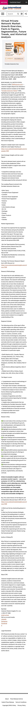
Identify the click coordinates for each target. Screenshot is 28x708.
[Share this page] (26, 13)
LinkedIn (3, 619)
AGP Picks (4, 2)
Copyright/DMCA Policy (9, 705)
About (7, 699)
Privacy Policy (22, 705)
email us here (5, 615)
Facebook (4, 623)
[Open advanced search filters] (21, 13)
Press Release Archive (16, 699)
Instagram (4, 621)
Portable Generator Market (9, 91)
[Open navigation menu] (2, 13)
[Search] (18, 13)
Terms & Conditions (20, 702)
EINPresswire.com (17, 84)
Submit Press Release (8, 702)
